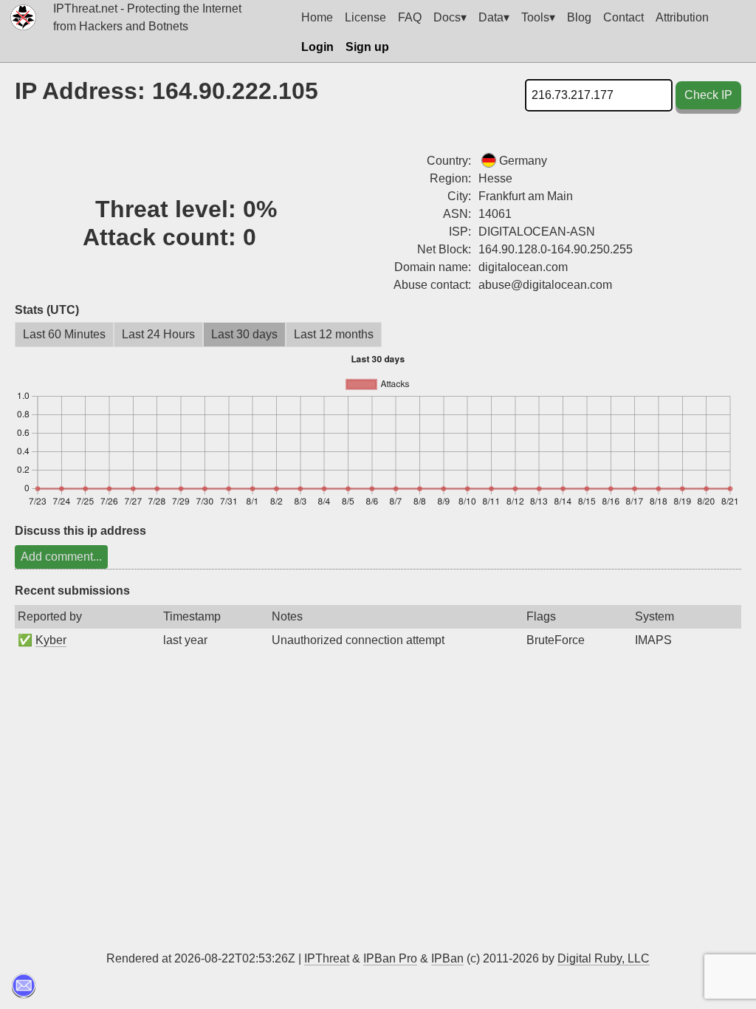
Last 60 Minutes (64, 334)
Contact (623, 17)
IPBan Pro (390, 958)
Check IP (708, 95)
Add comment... (61, 556)
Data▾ (493, 17)
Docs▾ (450, 17)
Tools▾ (538, 17)
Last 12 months (334, 334)
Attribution (682, 17)
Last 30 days (244, 334)
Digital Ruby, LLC (603, 958)
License (365, 17)
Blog (579, 17)
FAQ (410, 17)
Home (317, 17)
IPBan (447, 958)
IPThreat (326, 958)
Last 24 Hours (158, 334)
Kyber (50, 640)
